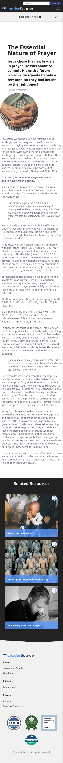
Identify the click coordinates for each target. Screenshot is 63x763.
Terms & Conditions (13, 706)
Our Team (8, 673)
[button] (58, 9)
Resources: (30, 16)
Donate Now (9, 687)
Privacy (7, 701)
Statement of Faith (13, 668)
